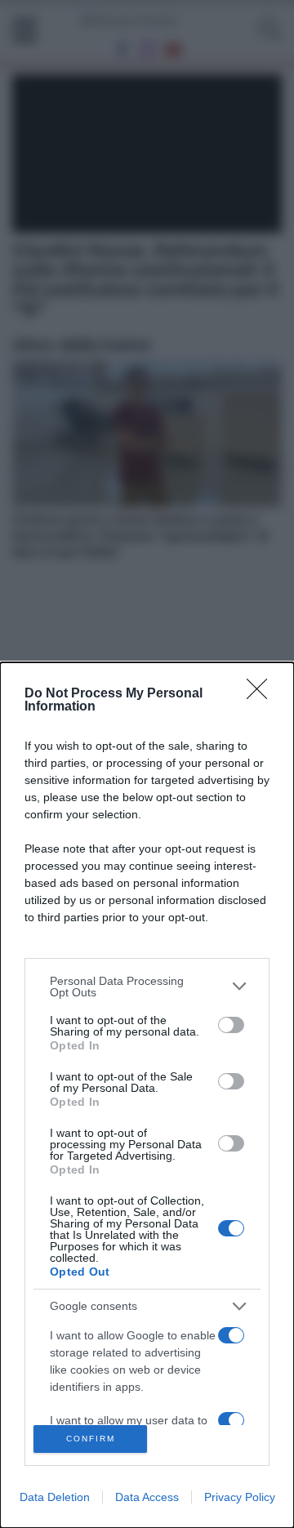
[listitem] (147, 986)
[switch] (231, 1025)
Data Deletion (55, 1496)
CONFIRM (90, 1438)
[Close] (262, 694)
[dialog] (147, 1095)
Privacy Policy (239, 1496)
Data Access (147, 1496)
